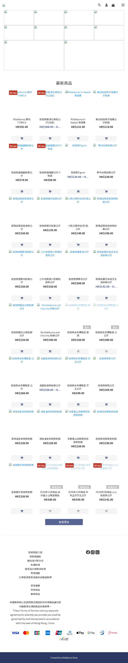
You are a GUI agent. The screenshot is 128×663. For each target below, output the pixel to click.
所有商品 (35, 589)
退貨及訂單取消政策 (35, 569)
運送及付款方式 (35, 560)
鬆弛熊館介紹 (35, 552)
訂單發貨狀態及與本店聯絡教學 (35, 577)
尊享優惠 (35, 585)
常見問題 (35, 573)
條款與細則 (35, 556)
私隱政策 (35, 564)
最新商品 (35, 594)
